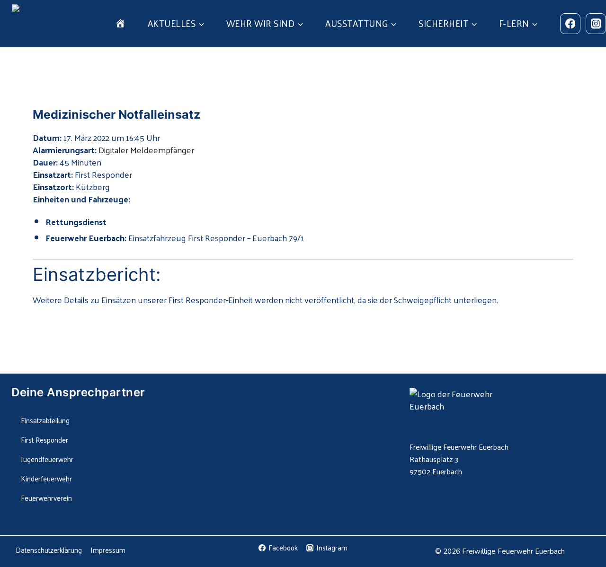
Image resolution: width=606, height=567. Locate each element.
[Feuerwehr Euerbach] (55, 23)
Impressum (107, 549)
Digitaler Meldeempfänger (146, 149)
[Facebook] (570, 23)
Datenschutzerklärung (49, 549)
